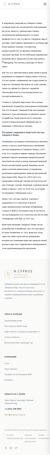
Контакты (8, 380)
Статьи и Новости (11, 337)
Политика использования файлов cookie (30, 438)
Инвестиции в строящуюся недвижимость (22, 331)
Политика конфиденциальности (15, 436)
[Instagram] (11, 448)
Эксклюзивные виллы (13, 320)
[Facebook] (5, 448)
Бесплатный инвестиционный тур (18, 342)
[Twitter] (16, 448)
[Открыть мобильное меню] (45, 4)
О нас (6, 363)
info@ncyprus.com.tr (15, 414)
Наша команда (10, 369)
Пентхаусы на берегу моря (15, 326)
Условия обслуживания (43, 436)
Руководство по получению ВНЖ (18, 374)
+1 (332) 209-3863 (12, 409)
